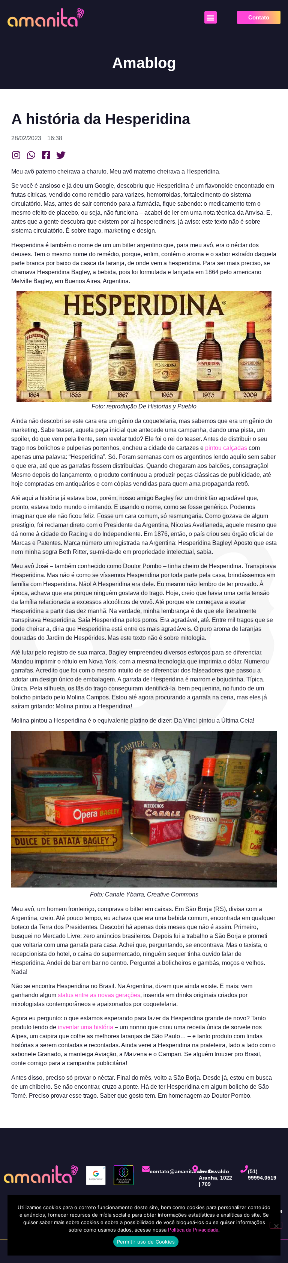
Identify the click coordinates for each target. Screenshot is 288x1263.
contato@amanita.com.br (182, 1171)
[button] (210, 17)
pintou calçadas (226, 448)
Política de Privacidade (193, 1230)
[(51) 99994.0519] (244, 1169)
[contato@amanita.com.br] (146, 1169)
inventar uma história (85, 1027)
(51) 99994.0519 (262, 1174)
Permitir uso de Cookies (146, 1242)
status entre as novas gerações (99, 995)
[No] (276, 1225)
